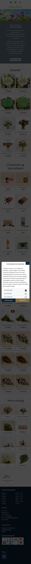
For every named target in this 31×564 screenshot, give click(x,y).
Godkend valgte (8, 300)
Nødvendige (9, 290)
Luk (27, 263)
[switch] (25, 290)
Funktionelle (9, 297)
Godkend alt (22, 300)
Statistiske (9, 293)
